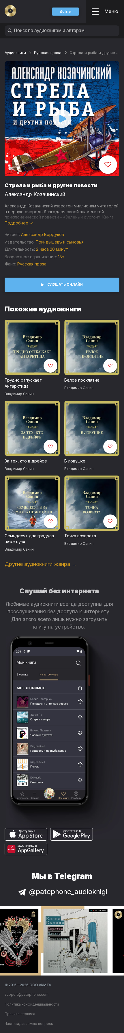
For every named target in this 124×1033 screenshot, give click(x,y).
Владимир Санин (19, 394)
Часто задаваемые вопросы (29, 1023)
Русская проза (47, 52)
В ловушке (74, 460)
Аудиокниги (15, 52)
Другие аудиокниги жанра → (41, 564)
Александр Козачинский (35, 194)
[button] (65, 12)
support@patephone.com (26, 994)
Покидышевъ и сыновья (60, 241)
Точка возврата (80, 535)
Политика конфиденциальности (32, 1004)
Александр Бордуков (42, 234)
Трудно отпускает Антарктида (23, 383)
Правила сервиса (20, 1014)
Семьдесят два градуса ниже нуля (29, 538)
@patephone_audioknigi (68, 891)
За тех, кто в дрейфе (26, 460)
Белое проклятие (81, 380)
